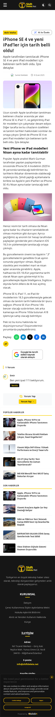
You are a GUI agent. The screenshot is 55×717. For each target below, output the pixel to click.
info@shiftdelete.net (27, 664)
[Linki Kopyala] (6, 344)
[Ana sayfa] (27, 5)
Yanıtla (14, 385)
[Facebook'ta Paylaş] (36, 337)
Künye (27, 621)
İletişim (27, 602)
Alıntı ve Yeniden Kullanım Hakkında (27, 617)
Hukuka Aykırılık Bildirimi (27, 612)
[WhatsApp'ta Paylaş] (16, 337)
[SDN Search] (49, 5)
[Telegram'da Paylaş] (23, 337)
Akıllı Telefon (10, 32)
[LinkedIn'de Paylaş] (43, 337)
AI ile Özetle (44, 32)
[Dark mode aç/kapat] (43, 5)
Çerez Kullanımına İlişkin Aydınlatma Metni (27, 607)
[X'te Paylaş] (30, 337)
